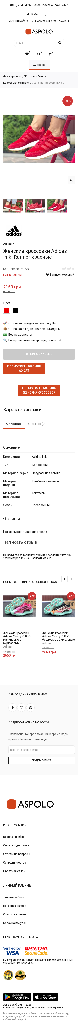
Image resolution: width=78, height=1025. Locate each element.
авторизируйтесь (31, 554)
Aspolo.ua (15, 76)
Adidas (8, 243)
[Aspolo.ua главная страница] (6, 76)
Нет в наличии (41, 354)
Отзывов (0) (37, 424)
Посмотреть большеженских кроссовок (39, 390)
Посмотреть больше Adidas (24, 368)
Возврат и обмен (14, 836)
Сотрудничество (14, 862)
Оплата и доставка (16, 845)
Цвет (6, 303)
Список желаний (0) (44, 20)
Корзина (64, 20)
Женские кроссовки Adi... (48, 82)
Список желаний (14, 914)
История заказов (14, 905)
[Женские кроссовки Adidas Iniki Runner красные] (71, 180)
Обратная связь (14, 871)
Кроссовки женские (16, 82)
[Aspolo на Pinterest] (30, 707)
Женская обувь (34, 76)
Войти (34, 14)
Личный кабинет (19, 20)
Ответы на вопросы (16, 854)
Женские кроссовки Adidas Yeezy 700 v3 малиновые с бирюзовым (17, 638)
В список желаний (61, 274)
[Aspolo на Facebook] (12, 707)
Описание (14, 424)
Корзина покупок (14, 923)
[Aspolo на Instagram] (21, 707)
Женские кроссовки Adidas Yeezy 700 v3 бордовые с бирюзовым (58, 636)
